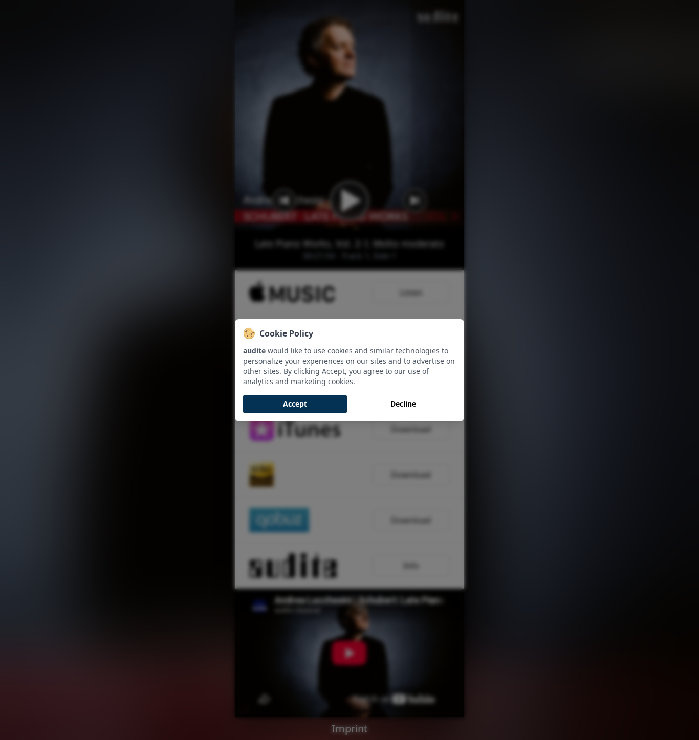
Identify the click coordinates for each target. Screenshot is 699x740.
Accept (295, 404)
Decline (403, 404)
